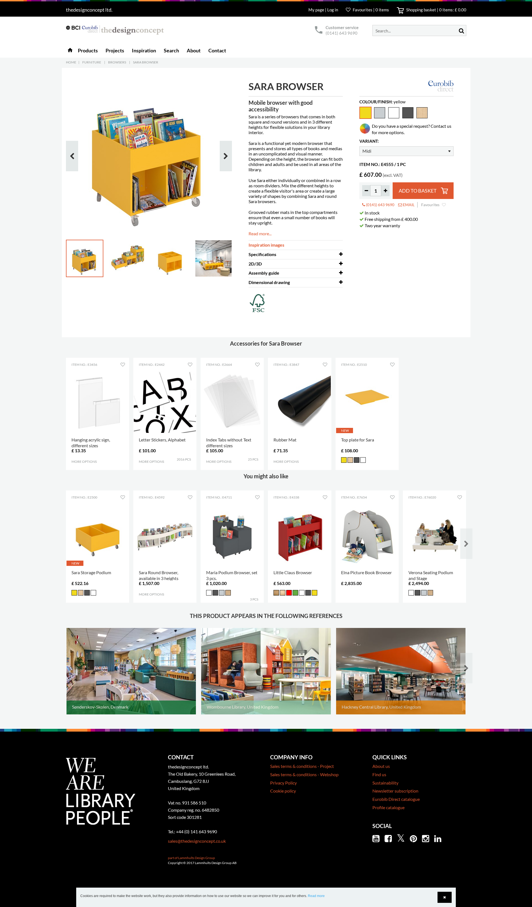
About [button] (194, 50)
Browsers (117, 62)
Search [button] (171, 50)
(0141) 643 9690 (341, 32)
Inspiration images (266, 244)
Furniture (91, 62)
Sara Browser (145, 62)
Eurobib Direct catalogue (396, 799)
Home (71, 62)
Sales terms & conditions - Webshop (304, 774)
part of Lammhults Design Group (191, 858)
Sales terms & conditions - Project (302, 766)
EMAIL (408, 204)
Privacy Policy (283, 782)
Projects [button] (115, 50)
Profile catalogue (388, 807)
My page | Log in (323, 9)
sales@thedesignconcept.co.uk (197, 841)
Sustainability (385, 782)
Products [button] (88, 50)
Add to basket (418, 191)
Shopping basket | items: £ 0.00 (435, 9)
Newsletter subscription (395, 790)
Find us (379, 774)
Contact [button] (217, 50)
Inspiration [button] (144, 50)
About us (381, 766)
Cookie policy (283, 790)
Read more (316, 896)
